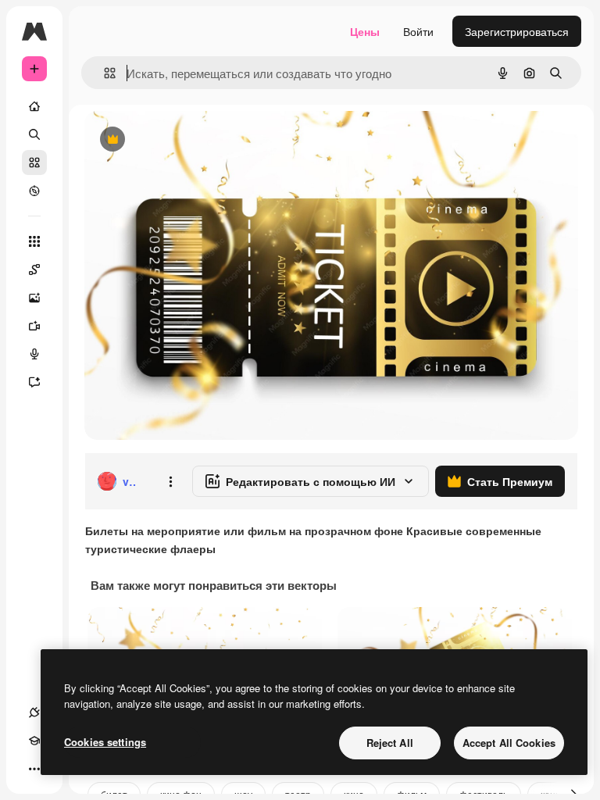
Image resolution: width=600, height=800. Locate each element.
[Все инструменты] (34, 241)
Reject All (389, 742)
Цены (365, 31)
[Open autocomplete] (103, 73)
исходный (189, 140)
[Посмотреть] (34, 190)
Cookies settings (105, 741)
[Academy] (34, 740)
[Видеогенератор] (34, 325)
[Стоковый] (34, 162)
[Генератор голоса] (34, 353)
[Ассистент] (34, 382)
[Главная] (34, 106)
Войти (418, 31)
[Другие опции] (170, 481)
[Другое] (34, 768)
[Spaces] (34, 269)
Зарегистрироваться (517, 31)
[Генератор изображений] (34, 297)
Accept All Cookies (508, 742)
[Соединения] (34, 712)
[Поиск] (34, 134)
